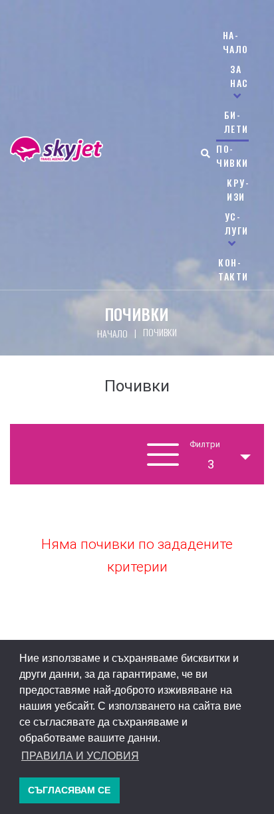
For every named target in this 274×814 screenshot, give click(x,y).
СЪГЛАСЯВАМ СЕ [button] (69, 790)
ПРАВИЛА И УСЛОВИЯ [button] (80, 756)
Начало (112, 333)
